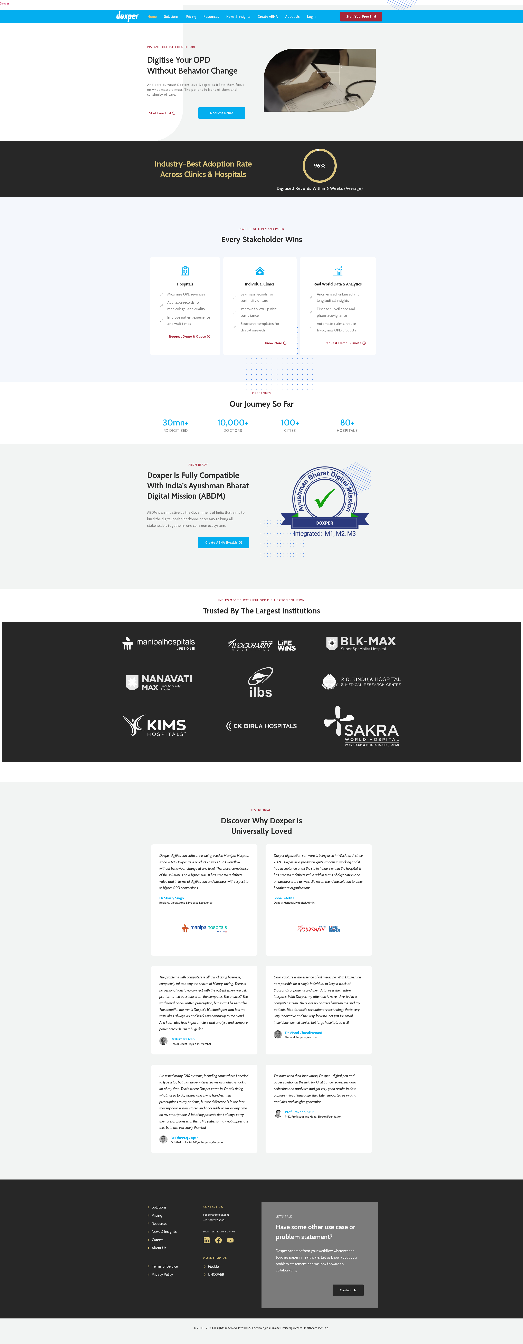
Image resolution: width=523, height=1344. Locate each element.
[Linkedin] (206, 1240)
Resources (211, 17)
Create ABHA (268, 17)
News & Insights (238, 17)
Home (152, 17)
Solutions (171, 17)
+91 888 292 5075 (214, 1220)
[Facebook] (218, 1240)
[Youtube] (230, 1240)
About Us (292, 17)
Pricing (191, 17)
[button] (221, 113)
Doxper (4, 3)
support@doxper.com (216, 1214)
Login (311, 17)
